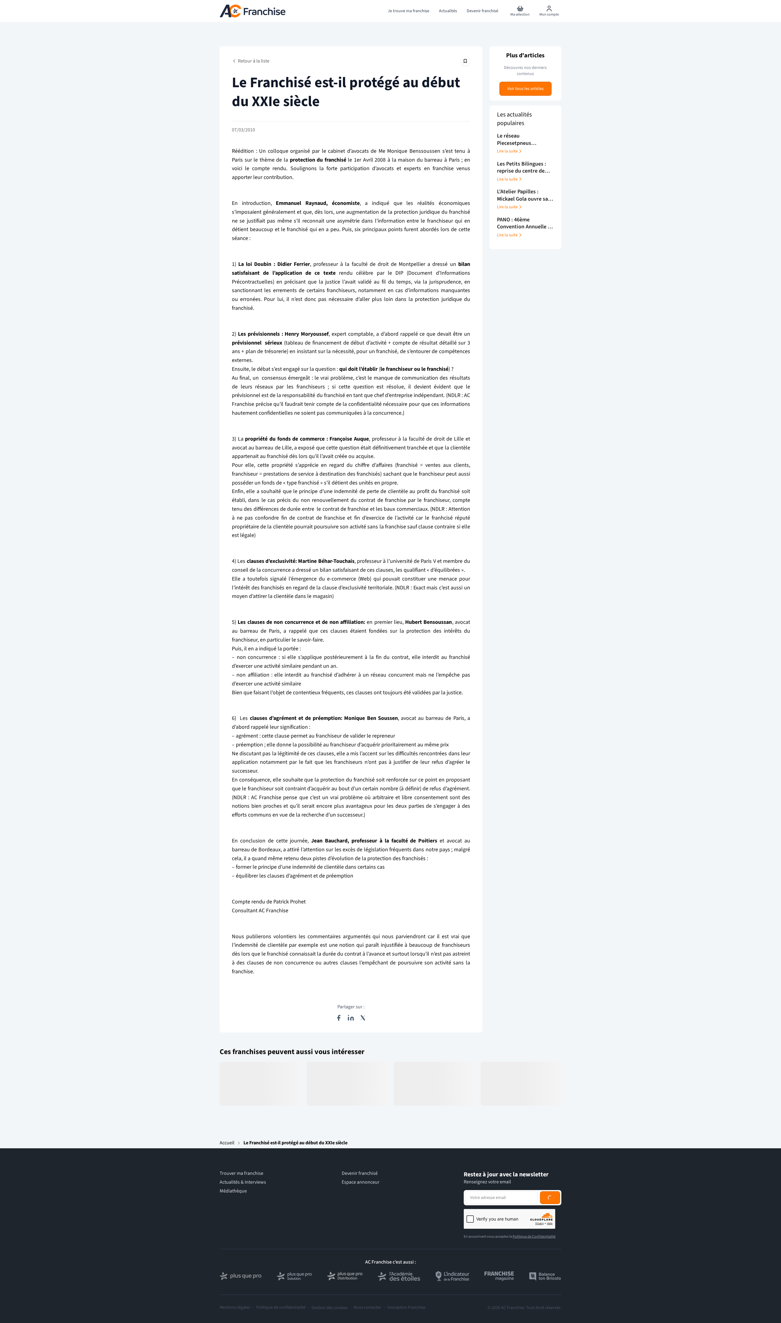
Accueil (227, 1142)
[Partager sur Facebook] (339, 1018)
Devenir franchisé (360, 1173)
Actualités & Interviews (243, 1182)
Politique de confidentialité (280, 1307)
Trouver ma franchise (241, 1173)
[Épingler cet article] (465, 61)
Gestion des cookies (329, 1308)
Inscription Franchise (406, 1307)
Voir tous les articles (525, 89)
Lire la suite (507, 151)
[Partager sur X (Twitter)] (363, 1018)
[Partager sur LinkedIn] (351, 1018)
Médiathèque (233, 1191)
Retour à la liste (253, 61)
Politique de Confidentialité (534, 1236)
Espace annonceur (361, 1182)
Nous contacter (367, 1307)
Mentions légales (235, 1307)
